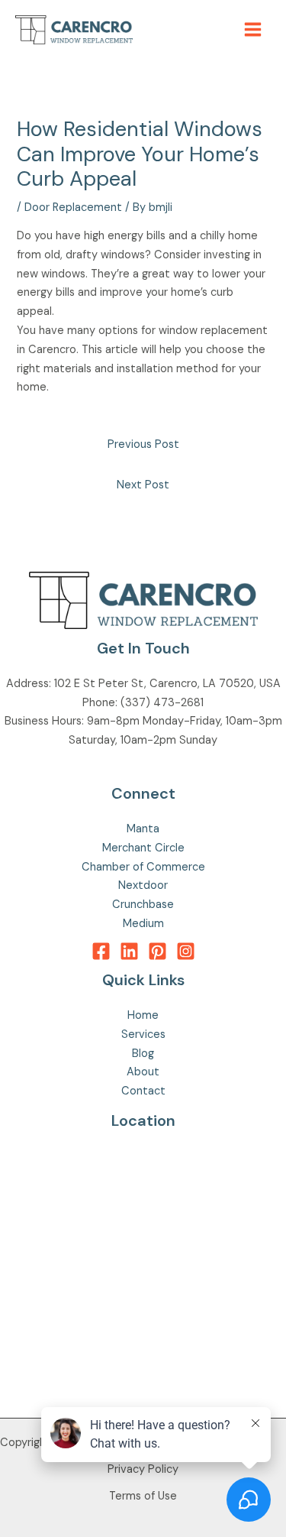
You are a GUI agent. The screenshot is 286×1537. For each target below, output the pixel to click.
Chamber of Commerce (143, 867)
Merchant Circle (143, 848)
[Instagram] (185, 951)
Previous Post (143, 444)
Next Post (143, 485)
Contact (143, 1091)
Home (143, 1015)
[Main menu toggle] (253, 29)
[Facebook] (101, 951)
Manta (143, 829)
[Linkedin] (129, 951)
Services (143, 1034)
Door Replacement (73, 207)
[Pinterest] (157, 951)
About (143, 1072)
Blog (143, 1053)
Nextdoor (143, 885)
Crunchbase (143, 904)
